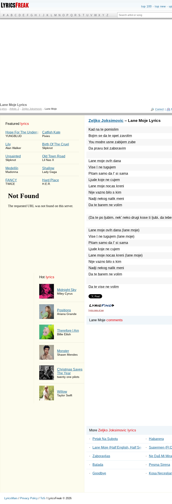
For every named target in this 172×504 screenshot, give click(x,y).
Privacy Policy (29, 498)
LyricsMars (11, 498)
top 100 (146, 6)
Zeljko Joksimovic (106, 120)
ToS (42, 498)
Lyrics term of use (96, 310)
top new (160, 6)
